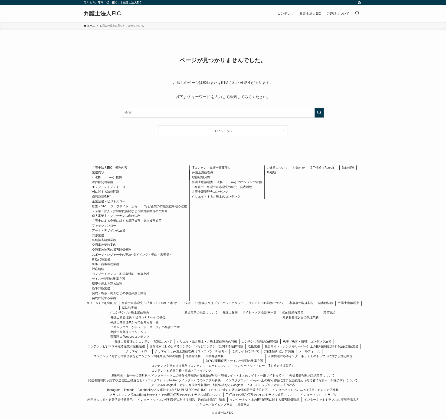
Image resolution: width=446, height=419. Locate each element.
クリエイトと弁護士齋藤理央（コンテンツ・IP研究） (191, 351)
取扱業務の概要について (201, 312)
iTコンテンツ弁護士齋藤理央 (211, 167)
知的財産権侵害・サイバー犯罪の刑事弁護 (234, 361)
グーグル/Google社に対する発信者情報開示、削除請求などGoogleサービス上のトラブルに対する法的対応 (223, 385)
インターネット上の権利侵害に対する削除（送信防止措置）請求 (181, 399)
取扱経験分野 (201, 177)
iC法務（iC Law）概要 (107, 177)
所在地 (271, 172)
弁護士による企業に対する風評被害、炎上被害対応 (126, 220)
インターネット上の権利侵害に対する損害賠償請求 (264, 399)
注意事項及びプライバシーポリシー (219, 303)
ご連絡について (277, 167)
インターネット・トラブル (318, 394)
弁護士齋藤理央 (202, 172)
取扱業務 (254, 346)
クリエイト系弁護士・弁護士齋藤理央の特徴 (207, 341)
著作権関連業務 (102, 182)
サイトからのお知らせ (102, 303)
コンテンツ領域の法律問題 (260, 341)
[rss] (359, 2)
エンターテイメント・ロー (110, 187)
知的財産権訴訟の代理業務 (300, 317)
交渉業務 (98, 235)
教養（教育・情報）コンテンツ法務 (307, 341)
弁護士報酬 (230, 312)
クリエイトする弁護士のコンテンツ (216, 196)
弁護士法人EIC (102, 13)
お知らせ (299, 167)
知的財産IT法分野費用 (279, 351)
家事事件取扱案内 (301, 303)
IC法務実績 (129, 308)
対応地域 (98, 269)
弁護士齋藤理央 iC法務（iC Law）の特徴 (149, 303)
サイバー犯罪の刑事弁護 (108, 278)
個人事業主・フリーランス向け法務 (116, 216)
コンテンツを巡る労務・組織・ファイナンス (181, 370)
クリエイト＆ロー (138, 351)
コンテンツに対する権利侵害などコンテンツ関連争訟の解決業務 (137, 356)
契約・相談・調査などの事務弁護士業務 (119, 293)
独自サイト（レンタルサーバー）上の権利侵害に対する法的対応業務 (311, 346)
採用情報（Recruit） (323, 167)
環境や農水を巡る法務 (107, 283)
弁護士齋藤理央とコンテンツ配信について (143, 341)
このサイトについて (245, 351)
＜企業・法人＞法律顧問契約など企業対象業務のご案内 (129, 211)
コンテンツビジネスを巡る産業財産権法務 (116, 346)
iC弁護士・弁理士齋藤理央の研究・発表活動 (222, 187)
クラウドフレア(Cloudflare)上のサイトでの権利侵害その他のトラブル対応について (165, 394)
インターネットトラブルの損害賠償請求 (331, 399)
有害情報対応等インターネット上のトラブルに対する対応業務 (310, 356)
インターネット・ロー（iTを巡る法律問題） (265, 365)
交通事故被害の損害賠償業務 (111, 249)
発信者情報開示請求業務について (311, 375)
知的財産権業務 (292, 312)
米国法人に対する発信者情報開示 (110, 399)
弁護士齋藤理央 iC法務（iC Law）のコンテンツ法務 (227, 182)
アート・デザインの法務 (108, 230)
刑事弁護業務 (215, 356)
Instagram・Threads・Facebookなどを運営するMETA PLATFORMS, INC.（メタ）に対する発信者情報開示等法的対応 (187, 390)
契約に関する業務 (104, 298)
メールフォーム (309, 351)
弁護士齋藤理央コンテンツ (210, 191)
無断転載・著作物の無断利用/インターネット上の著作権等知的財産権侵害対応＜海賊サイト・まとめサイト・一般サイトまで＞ (197, 375)
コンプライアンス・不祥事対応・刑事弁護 (120, 274)
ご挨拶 (185, 303)
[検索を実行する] (319, 113)
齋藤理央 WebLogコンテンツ (129, 336)
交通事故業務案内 (104, 245)
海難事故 (243, 404)
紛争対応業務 (101, 288)
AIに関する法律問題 (105, 191)
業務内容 (98, 172)
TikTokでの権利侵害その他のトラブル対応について (260, 394)
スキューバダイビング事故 (214, 404)
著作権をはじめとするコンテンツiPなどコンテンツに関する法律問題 (196, 346)
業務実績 (329, 312)
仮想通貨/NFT (101, 196)
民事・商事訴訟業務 (105, 264)
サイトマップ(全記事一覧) (259, 312)
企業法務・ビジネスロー (108, 201)
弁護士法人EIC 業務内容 (109, 167)
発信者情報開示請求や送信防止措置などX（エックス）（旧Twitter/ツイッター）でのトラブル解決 (154, 380)
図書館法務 (325, 303)
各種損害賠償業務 (104, 240)
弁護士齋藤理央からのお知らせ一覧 (134, 322)
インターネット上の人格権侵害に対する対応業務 (305, 390)
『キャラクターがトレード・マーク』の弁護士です (145, 327)
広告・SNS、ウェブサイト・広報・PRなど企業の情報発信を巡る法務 (139, 206)
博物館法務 (193, 356)
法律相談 (348, 167)
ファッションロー (104, 225)
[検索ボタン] (357, 13)
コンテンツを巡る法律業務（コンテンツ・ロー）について (190, 365)
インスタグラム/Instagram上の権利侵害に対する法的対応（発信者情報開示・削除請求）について (292, 380)
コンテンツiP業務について (266, 303)
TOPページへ (223, 131)
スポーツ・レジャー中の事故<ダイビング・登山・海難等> (131, 254)
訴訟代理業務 (101, 259)
